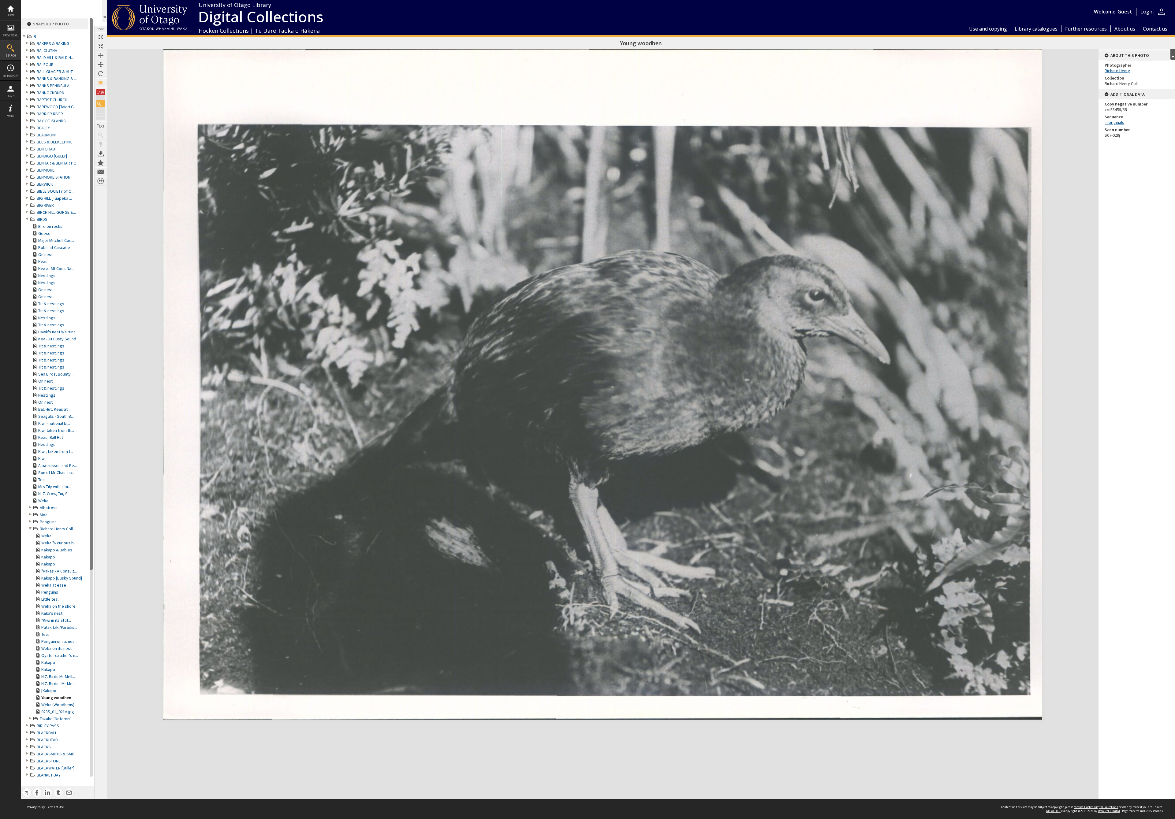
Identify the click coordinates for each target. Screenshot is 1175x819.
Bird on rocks (50, 226)
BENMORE (45, 170)
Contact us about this (101, 171)
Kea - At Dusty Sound (57, 339)
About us (1124, 28)
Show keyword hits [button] (101, 135)
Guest (1124, 11)
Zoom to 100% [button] (101, 82)
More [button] (10, 116)
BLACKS (44, 747)
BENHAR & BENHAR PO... (58, 163)
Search (11, 55)
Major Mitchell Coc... (56, 240)
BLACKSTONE (49, 761)
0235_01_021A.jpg (57, 711)
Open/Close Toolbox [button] (104, 11)
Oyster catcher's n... (59, 655)
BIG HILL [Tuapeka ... (54, 198)
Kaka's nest (51, 613)
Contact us (1155, 28)
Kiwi (42, 458)
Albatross (49, 507)
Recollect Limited (1109, 811)
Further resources (1086, 28)
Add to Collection (101, 162)
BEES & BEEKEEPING (55, 142)
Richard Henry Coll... (58, 529)
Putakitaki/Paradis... (59, 627)
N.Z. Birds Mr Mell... (58, 676)
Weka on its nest (56, 648)
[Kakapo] (49, 690)
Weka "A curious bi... (59, 543)
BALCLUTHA (47, 50)
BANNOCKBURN (50, 92)
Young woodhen (56, 697)
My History (10, 76)
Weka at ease (53, 585)
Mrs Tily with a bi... (54, 486)
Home (11, 15)
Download (101, 153)
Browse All (10, 35)
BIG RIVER (45, 205)
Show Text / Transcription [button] (101, 126)
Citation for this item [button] (101, 181)
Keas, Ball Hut (50, 437)
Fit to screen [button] (101, 46)
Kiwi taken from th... (56, 430)
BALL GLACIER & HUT (55, 71)
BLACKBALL (47, 733)
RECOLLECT (1053, 811)
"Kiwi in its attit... (56, 620)
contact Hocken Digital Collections (1096, 807)
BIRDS (42, 219)
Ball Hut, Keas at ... (54, 409)
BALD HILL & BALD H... (55, 57)
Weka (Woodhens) (57, 704)
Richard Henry (1117, 70)
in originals (1114, 122)
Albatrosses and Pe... (57, 465)
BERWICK (45, 184)
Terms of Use (55, 807)
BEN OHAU (46, 149)
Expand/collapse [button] (1172, 54)
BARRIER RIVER (50, 114)
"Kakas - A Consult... (59, 571)
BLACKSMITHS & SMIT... (57, 754)
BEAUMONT (47, 135)
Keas (42, 261)
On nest (45, 254)
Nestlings (46, 275)
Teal (42, 479)
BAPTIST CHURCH (52, 99)
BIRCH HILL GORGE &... (56, 212)
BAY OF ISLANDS (51, 121)
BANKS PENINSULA (53, 85)
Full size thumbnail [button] (101, 37)
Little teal (49, 599)
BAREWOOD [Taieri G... (56, 106)
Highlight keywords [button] (101, 144)
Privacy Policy (36, 807)
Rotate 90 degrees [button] (101, 73)
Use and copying (988, 28)
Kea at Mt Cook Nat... (57, 268)
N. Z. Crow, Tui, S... (54, 493)
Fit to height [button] (101, 64)
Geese (44, 233)
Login (11, 96)
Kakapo (48, 557)
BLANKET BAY (49, 775)
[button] (100, 103)
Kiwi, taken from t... (55, 451)
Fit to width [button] (101, 55)
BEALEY (43, 128)
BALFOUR (45, 64)
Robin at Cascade (54, 247)
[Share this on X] (27, 789)
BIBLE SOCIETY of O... (55, 191)
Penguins (48, 521)
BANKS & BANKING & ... (57, 78)
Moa (43, 514)
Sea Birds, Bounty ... (56, 374)
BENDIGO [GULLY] (52, 156)
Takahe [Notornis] (56, 718)
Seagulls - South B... (56, 416)
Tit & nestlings (51, 303)
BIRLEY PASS (48, 725)
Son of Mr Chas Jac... (57, 472)
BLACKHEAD (47, 740)
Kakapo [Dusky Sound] (61, 578)
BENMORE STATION (53, 177)
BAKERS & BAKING (53, 43)
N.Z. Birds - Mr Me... (58, 683)
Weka (43, 500)
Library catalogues (1036, 28)
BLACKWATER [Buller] (55, 768)
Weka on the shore (58, 606)
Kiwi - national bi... (54, 423)
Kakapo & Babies (56, 550)
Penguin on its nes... (59, 641)
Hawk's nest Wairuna (57, 332)
